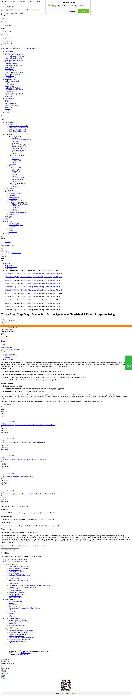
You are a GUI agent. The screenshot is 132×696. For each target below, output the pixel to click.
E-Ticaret (61, 693)
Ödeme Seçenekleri (11, 356)
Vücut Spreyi (16, 159)
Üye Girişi (8, 242)
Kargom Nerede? (10, 6)
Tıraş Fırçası (16, 174)
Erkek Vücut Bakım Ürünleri (13, 74)
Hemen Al (4, 339)
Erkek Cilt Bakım (17, 179)
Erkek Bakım (9, 69)
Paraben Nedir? (13, 623)
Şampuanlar (16, 143)
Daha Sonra (71, 11)
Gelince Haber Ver (6, 347)
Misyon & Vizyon (10, 103)
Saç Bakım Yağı (17, 152)
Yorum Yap (12, 349)
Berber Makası (9, 86)
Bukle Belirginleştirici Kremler (21, 140)
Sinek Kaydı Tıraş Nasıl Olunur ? (19, 632)
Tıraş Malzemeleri (14, 578)
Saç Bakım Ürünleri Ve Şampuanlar (19, 575)
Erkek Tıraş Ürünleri (11, 70)
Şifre (2, 249)
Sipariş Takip (13, 604)
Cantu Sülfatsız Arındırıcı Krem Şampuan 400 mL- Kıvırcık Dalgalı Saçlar (23, 459)
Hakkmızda (12, 613)
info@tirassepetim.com (21, 654)
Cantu (2, 319)
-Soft (57, 693)
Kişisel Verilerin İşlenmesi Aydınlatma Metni (22, 587)
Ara (21, 13)
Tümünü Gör (13, 133)
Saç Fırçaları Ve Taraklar (12, 88)
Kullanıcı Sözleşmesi (15, 590)
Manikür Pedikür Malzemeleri (14, 90)
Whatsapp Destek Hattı (12, 5)
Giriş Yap (4, 254)
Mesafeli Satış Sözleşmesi (16, 592)
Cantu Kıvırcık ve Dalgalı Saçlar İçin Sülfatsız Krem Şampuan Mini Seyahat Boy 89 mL (28, 425)
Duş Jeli (14, 157)
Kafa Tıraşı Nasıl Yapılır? (16, 636)
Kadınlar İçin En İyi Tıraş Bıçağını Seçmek (22, 630)
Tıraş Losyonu (16, 169)
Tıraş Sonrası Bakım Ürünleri (14, 72)
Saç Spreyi (15, 138)
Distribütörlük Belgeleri (12, 105)
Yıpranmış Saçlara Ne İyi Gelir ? (19, 622)
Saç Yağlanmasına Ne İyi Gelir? (18, 620)
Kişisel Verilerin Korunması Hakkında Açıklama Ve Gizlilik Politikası (30, 585)
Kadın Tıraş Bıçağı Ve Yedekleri (14, 55)
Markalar (7, 109)
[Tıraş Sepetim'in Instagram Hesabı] (16, 561)
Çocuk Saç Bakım (10, 77)
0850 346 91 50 (25, 653)
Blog (6, 100)
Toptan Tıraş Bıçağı (15, 570)
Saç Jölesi (15, 141)
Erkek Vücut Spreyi (18, 185)
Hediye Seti (8, 96)
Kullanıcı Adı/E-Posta (7, 245)
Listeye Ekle (5, 349)
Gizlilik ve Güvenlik (15, 596)
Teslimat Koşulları (14, 589)
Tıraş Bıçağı (8, 53)
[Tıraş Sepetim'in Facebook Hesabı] (16, 559)
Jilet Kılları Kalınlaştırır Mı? (17, 641)
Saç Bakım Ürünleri (11, 63)
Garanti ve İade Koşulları (16, 594)
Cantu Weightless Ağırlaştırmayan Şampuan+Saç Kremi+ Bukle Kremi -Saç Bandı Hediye (28, 494)
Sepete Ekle (5, 337)
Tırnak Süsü (16, 207)
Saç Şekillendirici (10, 84)
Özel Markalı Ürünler (15, 597)
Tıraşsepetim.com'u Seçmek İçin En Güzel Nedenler (24, 608)
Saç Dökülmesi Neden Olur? (17, 625)
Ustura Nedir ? (13, 627)
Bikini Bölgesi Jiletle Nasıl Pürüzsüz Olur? (22, 637)
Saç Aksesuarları (17, 146)
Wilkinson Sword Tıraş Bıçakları (19, 580)
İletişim (7, 110)
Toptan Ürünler (9, 98)
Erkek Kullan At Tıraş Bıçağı (14, 58)
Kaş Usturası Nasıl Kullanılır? (18, 634)
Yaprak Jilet (16, 171)
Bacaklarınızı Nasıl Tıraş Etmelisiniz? (20, 639)
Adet (2, 333)
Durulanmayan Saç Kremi (20, 150)
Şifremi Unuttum (16, 253)
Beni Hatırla (7, 253)
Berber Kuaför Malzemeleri (13, 79)
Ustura (14, 173)
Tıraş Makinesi (9, 83)
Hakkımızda (8, 102)
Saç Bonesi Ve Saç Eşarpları (21, 145)
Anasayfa (7, 263)
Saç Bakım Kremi (17, 148)
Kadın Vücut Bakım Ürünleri (14, 65)
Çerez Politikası (13, 584)
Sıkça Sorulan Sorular (15, 601)
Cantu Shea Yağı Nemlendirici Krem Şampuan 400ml (17, 476)
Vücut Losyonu (17, 160)
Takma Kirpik (9, 91)
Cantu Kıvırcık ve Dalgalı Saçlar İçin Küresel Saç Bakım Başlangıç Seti (23, 442)
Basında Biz (8, 107)
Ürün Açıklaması (10, 354)
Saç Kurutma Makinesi (12, 81)
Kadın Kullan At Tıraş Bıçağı (14, 60)
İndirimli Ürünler (10, 51)
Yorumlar (7, 357)
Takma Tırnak (16, 206)
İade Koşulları (9, 359)
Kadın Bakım (9, 62)
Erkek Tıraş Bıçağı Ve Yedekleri (14, 57)
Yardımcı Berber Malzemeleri (14, 93)
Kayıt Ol (3, 256)
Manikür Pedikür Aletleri (20, 204)
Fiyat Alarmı (20, 349)
